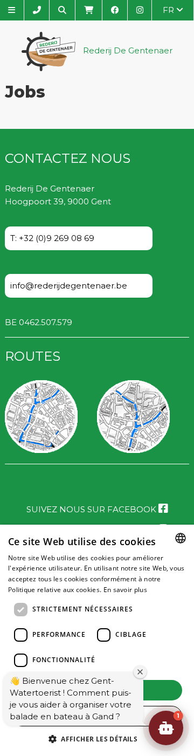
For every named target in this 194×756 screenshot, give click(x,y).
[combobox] (180, 538)
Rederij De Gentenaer (126, 51)
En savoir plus (125, 589)
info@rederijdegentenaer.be (68, 285)
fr (169, 10)
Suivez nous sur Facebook (92, 509)
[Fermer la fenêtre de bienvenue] (140, 671)
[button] (97, 738)
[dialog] (97, 640)
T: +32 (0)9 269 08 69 (52, 238)
